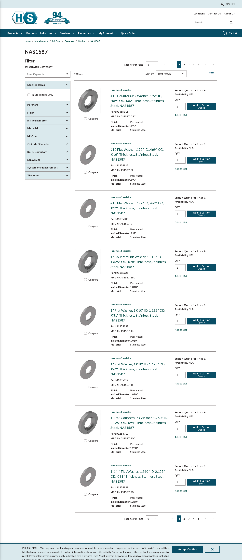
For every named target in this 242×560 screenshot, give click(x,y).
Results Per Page (133, 64)
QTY (177, 99)
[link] (164, 64)
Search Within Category (39, 67)
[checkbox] (28, 95)
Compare (93, 118)
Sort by (150, 73)
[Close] (212, 549)
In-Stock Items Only (42, 94)
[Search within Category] (67, 74)
